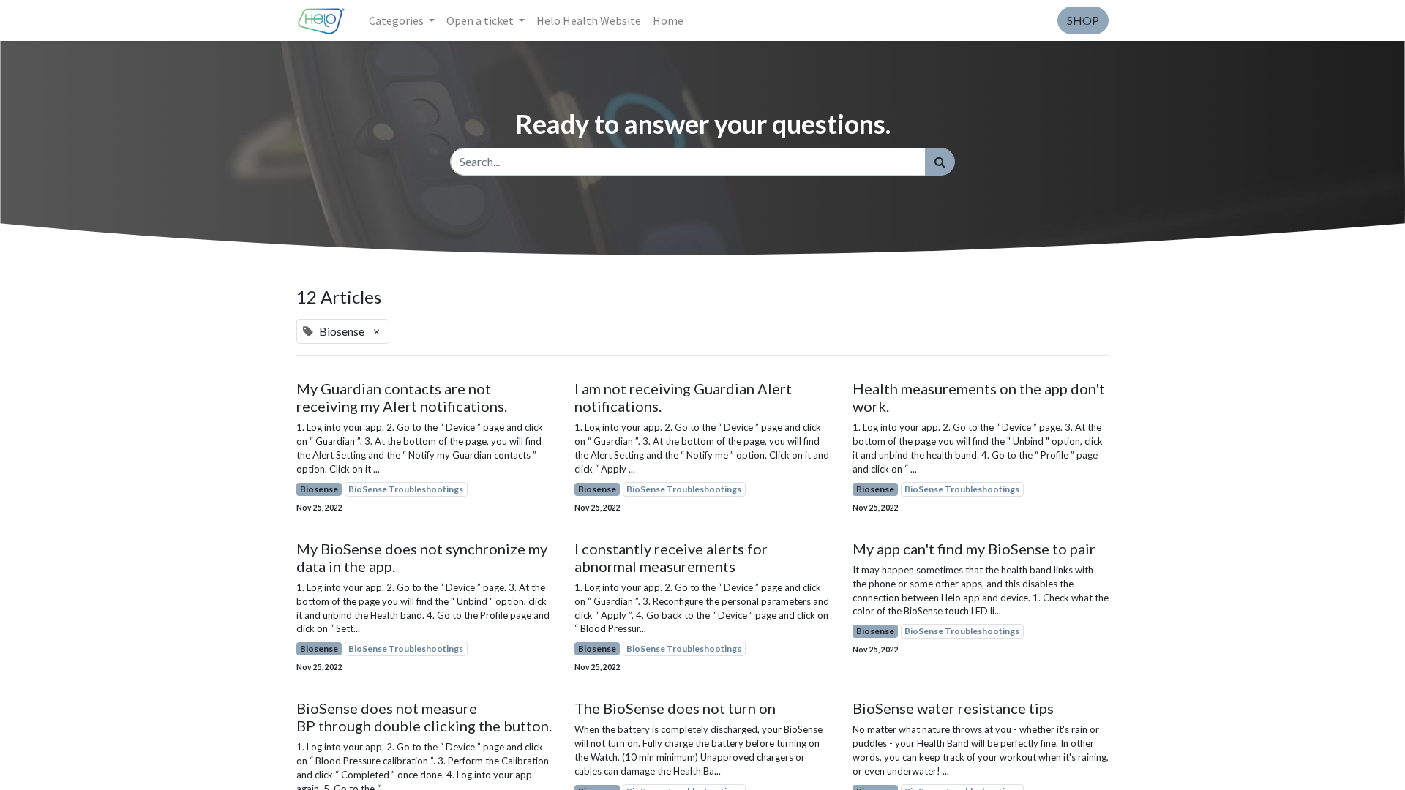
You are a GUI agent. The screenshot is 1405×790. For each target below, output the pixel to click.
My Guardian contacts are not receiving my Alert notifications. (401, 397)
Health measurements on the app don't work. (979, 397)
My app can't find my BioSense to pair (974, 548)
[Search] (940, 162)
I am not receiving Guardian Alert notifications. (683, 397)
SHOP (1083, 20)
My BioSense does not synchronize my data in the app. (421, 557)
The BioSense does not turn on (675, 708)
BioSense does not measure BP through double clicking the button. (424, 716)
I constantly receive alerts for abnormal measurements (671, 557)
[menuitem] (589, 20)
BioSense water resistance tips (953, 708)
